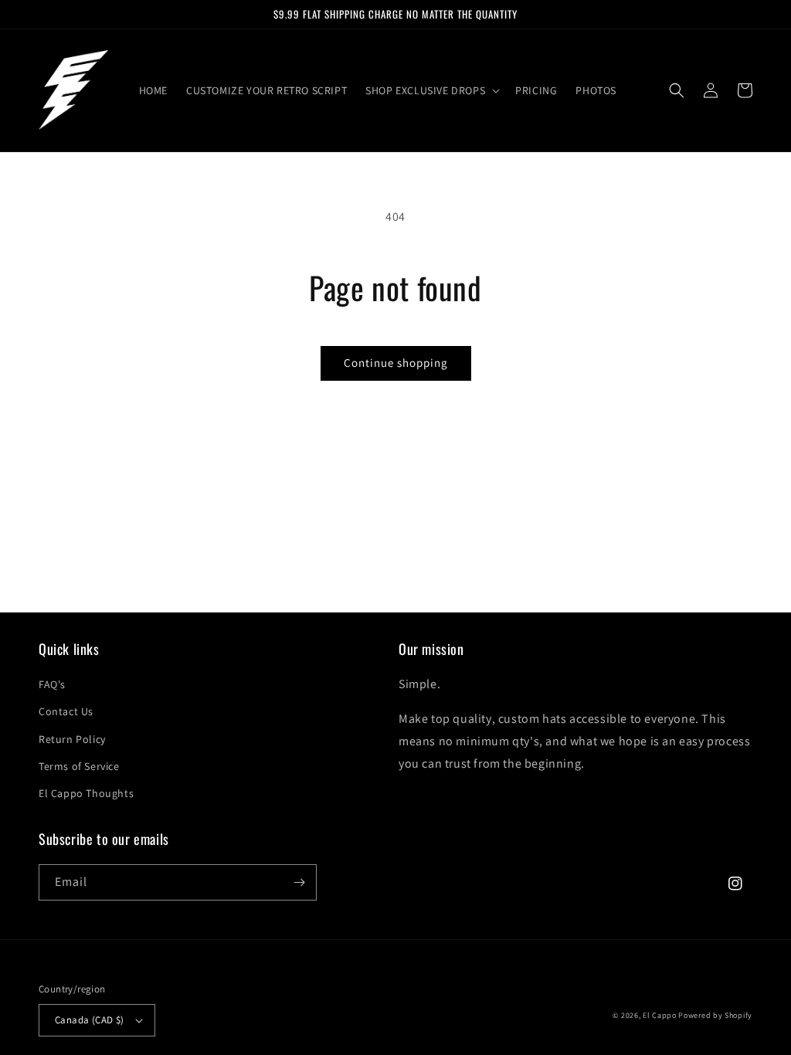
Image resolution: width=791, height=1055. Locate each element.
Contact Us (66, 711)
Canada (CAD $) (89, 1019)
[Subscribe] (299, 882)
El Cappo (660, 1015)
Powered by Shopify (715, 1015)
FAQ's (52, 684)
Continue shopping (396, 362)
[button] (431, 90)
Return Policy (72, 739)
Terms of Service (79, 766)
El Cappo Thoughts (86, 793)
